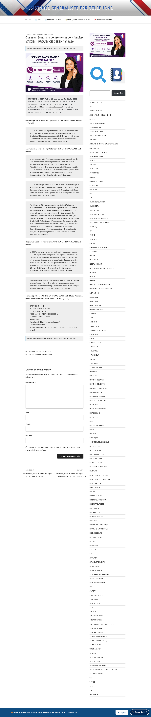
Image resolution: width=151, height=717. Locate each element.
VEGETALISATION (95, 649)
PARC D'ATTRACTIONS (97, 454)
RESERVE (92, 541)
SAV (91, 554)
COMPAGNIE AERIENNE (97, 214)
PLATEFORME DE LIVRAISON (99, 475)
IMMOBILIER (94, 347)
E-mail (28, 424)
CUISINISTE (93, 239)
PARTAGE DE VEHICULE (97, 463)
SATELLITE (93, 550)
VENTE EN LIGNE (95, 661)
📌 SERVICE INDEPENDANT (103, 20)
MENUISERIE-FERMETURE (98, 401)
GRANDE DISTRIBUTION (98, 330)
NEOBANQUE (94, 438)
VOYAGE (92, 682)
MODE (92, 421)
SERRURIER (93, 558)
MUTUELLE (93, 434)
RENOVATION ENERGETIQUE (99, 525)
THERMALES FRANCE (96, 628)
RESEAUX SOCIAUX (96, 533)
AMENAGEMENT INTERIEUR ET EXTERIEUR (104, 144)
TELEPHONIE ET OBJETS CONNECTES (102, 624)
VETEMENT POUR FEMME (98, 666)
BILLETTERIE (94, 185)
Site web (29, 435)
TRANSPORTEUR (95, 645)
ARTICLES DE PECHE (96, 156)
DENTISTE (93, 243)
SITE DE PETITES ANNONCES (99, 574)
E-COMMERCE (94, 252)
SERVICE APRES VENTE (97, 562)
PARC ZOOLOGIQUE (96, 459)
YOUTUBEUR (94, 694)
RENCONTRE (94, 521)
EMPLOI (92, 276)
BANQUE (92, 177)
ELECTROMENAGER (96, 264)
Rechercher (118, 93)
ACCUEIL (28, 20)
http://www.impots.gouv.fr (51, 107)
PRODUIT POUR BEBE (97, 504)
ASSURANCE (94, 165)
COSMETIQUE (94, 227)
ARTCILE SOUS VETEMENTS (99, 152)
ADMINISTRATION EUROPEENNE (40, 351)
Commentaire (31, 382)
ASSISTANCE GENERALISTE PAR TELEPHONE (69, 7)
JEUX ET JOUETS (95, 363)
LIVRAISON (93, 376)
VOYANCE (93, 686)
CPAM (91, 231)
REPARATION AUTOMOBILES (99, 529)
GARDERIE (93, 314)
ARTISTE (92, 161)
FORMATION (94, 301)
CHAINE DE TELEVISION (97, 202)
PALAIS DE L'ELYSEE (96, 446)
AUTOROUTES (94, 173)
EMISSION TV (94, 272)
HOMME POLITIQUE (96, 334)
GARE (91, 318)
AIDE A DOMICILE (95, 127)
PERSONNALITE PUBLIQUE (98, 467)
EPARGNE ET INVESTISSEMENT (100, 285)
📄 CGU (37, 20)
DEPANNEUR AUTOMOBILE (98, 247)
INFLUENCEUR (94, 355)
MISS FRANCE (94, 417)
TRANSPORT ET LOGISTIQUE (99, 641)
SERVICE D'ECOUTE (96, 570)
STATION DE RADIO (96, 595)
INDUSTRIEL (94, 351)
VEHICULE (93, 653)
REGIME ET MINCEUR (96, 517)
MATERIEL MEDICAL (96, 392)
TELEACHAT (93, 612)
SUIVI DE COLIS (95, 603)
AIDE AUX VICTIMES (96, 132)
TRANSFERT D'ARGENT (97, 632)
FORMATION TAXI (95, 305)
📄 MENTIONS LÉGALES (53, 20)
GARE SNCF (93, 322)
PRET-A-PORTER (95, 488)
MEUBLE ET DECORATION (98, 409)
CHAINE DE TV (94, 206)
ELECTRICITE (94, 260)
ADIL (91, 107)
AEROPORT (93, 119)
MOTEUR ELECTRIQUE (97, 425)
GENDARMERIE (94, 326)
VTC (91, 690)
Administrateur (46, 34)
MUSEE (92, 430)
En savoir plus (71, 48)
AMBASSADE (94, 140)
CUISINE (92, 235)
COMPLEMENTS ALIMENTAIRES (100, 218)
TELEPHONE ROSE (96, 620)
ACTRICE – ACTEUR (96, 103)
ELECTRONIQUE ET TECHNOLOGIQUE (102, 268)
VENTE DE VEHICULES (97, 657)
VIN (91, 678)
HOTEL (92, 339)
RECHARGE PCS (95, 512)
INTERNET (93, 359)
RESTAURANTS (94, 545)
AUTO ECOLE (94, 169)
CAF (91, 198)
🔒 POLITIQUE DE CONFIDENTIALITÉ (77, 20)
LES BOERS (93, 372)
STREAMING (94, 599)
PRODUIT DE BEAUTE (97, 496)
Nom (27, 412)
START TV (93, 591)
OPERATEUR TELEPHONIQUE (99, 442)
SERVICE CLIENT (95, 566)
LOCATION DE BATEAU (97, 380)
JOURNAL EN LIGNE (96, 368)
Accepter (122, 712)
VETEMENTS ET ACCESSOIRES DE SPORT (103, 670)
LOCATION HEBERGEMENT (98, 388)
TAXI (91, 608)
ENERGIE (92, 281)
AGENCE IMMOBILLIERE (97, 123)
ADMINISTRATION (96, 111)
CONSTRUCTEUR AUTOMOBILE (100, 223)
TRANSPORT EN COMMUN (98, 637)
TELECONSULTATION (96, 616)
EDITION (92, 256)
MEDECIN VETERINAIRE (97, 396)
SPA (91, 587)
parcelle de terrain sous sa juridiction (43, 164)
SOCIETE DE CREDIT (96, 579)
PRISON (92, 492)
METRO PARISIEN (95, 405)
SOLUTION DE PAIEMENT (98, 583)
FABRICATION (94, 293)
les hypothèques (61, 175)
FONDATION (94, 297)
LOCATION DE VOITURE (97, 384)
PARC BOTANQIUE (95, 450)
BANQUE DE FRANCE (96, 181)
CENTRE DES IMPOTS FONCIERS (40, 354)
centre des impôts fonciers (48, 131)
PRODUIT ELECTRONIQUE (98, 500)
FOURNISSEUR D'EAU (96, 310)
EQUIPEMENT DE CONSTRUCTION (101, 289)
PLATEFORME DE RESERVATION (100, 479)
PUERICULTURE (95, 508)
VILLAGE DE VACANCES (97, 674)
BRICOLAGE (93, 190)
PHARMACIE (93, 471)
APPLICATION (94, 148)
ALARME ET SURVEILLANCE (98, 136)
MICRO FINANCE (95, 413)
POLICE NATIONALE (96, 483)
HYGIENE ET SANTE (96, 343)
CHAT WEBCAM (94, 210)
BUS (91, 194)
